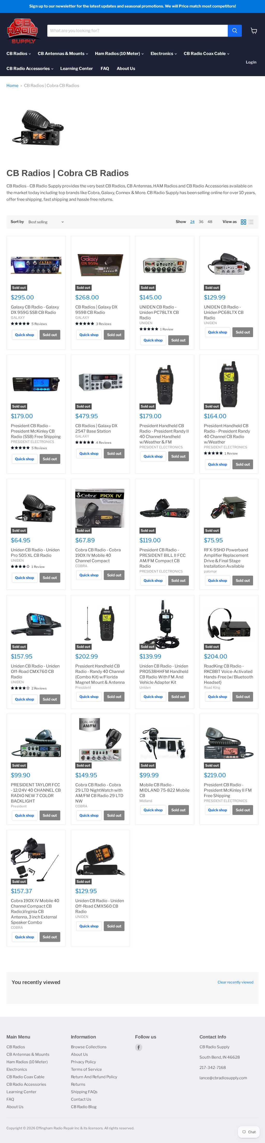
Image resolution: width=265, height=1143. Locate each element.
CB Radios (17, 53)
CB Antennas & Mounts (61, 53)
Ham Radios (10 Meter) (118, 53)
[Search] (235, 31)
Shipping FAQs (84, 1092)
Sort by (17, 222)
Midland (145, 801)
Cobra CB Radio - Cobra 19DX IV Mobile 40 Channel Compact (98, 555)
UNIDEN (145, 323)
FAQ (105, 68)
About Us (126, 68)
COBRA (81, 566)
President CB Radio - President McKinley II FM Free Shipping (228, 790)
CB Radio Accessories (28, 68)
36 (201, 221)
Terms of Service (86, 1069)
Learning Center (76, 68)
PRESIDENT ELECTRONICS (32, 442)
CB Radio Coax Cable (205, 53)
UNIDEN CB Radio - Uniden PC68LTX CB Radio (224, 312)
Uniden (145, 687)
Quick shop (24, 334)
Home (12, 85)
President (83, 687)
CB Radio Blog (84, 1107)
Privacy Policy (83, 1062)
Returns (78, 1084)
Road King (212, 687)
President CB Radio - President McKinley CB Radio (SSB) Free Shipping (36, 431)
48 (210, 221)
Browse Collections (89, 1047)
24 (192, 221)
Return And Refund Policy (94, 1077)
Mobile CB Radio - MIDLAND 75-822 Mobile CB (164, 790)
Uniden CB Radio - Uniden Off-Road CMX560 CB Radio (99, 906)
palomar (210, 571)
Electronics (162, 53)
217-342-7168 (213, 1067)
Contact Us (81, 1099)
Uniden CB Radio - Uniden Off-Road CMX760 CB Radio (35, 671)
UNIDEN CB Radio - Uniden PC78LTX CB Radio (159, 312)
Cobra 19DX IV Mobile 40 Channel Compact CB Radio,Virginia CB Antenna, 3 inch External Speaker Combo (35, 911)
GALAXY (18, 317)
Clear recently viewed (235, 982)
